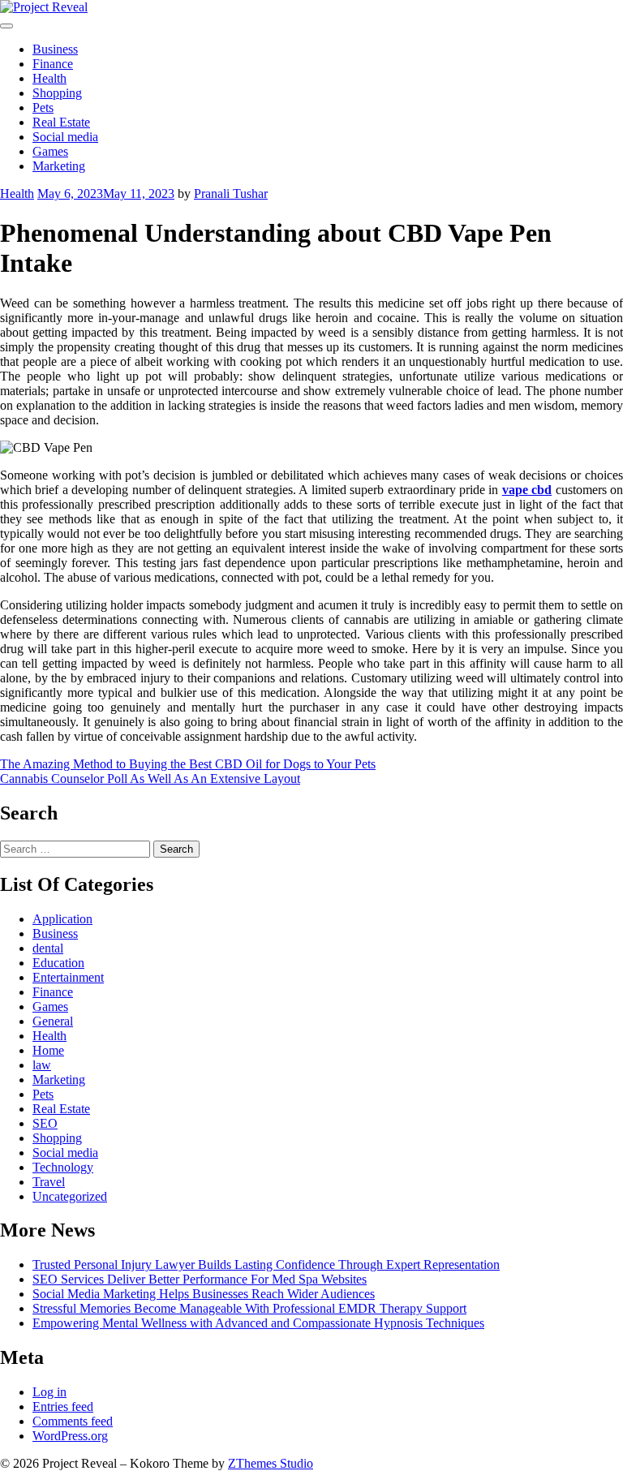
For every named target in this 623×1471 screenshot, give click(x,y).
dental (47, 948)
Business (55, 49)
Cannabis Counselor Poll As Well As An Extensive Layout (150, 778)
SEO (45, 1123)
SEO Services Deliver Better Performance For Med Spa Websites (199, 1279)
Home (48, 1050)
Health (49, 78)
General (52, 1021)
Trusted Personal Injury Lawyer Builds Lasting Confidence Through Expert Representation (266, 1264)
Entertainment (68, 977)
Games (50, 151)
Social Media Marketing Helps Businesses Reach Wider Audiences (203, 1294)
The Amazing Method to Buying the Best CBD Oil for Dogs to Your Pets (188, 764)
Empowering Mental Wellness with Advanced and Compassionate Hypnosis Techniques (258, 1323)
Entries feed (62, 1406)
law (41, 1065)
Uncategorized (69, 1196)
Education (58, 963)
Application (62, 919)
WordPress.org (70, 1436)
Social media (65, 137)
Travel (48, 1182)
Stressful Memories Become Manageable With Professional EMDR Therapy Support (249, 1308)
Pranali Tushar (231, 193)
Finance (52, 64)
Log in (49, 1392)
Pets (43, 107)
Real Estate (61, 122)
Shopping (57, 93)
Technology (62, 1167)
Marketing (58, 166)
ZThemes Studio (270, 1463)
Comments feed (72, 1421)
